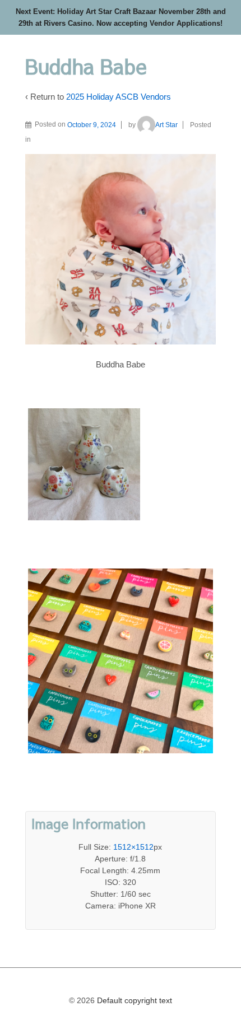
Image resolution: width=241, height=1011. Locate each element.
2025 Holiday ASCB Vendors (118, 96)
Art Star (166, 125)
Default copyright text (133, 1000)
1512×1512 (133, 846)
